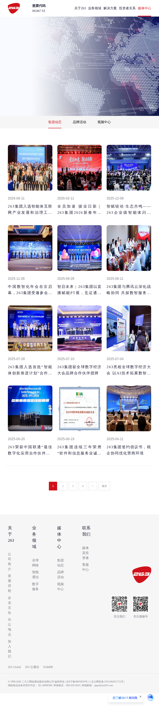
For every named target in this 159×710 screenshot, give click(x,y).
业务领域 (94, 8)
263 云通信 (32, 667)
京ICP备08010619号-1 (78, 681)
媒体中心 (144, 8)
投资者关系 (127, 8)
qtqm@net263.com (103, 685)
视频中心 (104, 122)
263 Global (14, 667)
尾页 (104, 486)
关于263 (80, 8)
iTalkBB (48, 667)
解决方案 (110, 8)
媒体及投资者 (85, 553)
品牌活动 (79, 122)
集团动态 (54, 122)
